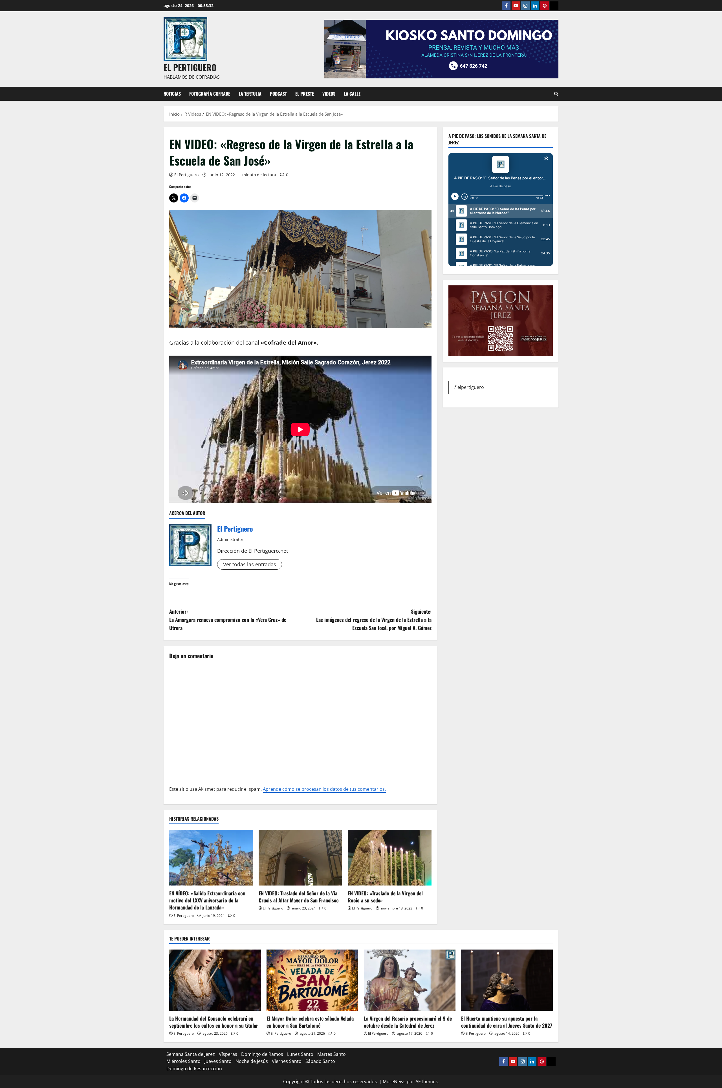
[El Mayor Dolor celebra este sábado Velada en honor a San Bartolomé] (312, 980)
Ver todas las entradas (249, 564)
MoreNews (394, 1081)
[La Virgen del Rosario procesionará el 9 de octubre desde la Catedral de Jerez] (409, 980)
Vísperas (228, 1054)
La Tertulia (250, 93)
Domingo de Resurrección (194, 1068)
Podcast (278, 93)
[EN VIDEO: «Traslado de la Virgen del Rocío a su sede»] (390, 858)
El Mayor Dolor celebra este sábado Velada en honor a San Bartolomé (310, 1022)
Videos (328, 93)
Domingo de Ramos (262, 1054)
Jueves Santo (218, 1061)
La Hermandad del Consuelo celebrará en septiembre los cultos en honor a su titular (213, 1022)
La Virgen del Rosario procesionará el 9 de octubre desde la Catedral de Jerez (408, 1022)
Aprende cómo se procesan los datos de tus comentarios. (324, 789)
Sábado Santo (320, 1061)
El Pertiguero (186, 174)
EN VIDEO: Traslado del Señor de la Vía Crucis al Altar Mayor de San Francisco (299, 896)
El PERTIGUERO (190, 67)
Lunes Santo (300, 1054)
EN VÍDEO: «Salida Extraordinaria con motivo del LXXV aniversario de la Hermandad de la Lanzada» (207, 900)
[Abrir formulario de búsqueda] (556, 93)
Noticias (172, 93)
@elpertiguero (469, 387)
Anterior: (227, 619)
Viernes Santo (286, 1061)
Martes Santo (331, 1054)
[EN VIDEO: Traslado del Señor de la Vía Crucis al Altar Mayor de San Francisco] (300, 858)
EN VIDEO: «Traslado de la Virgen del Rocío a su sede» (385, 896)
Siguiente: (374, 619)
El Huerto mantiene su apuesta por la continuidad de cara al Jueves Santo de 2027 (506, 1022)
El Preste (304, 93)
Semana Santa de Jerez (190, 1054)
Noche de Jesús (251, 1061)
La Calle (352, 93)
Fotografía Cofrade (209, 93)
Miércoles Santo (183, 1061)
